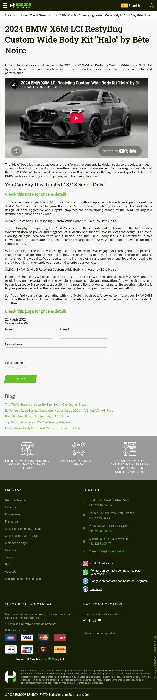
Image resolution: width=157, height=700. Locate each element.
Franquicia (11, 521)
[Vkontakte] (85, 620)
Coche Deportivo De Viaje (21, 536)
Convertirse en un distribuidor (24, 528)
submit (20, 379)
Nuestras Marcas (15, 500)
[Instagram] (95, 620)
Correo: (106, 551)
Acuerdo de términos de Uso (23, 578)
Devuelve (11, 550)
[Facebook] (90, 620)
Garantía (10, 507)
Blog (10, 396)
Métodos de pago (16, 543)
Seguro (9, 557)
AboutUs (10, 571)
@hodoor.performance (154, 657)
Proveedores (12, 514)
